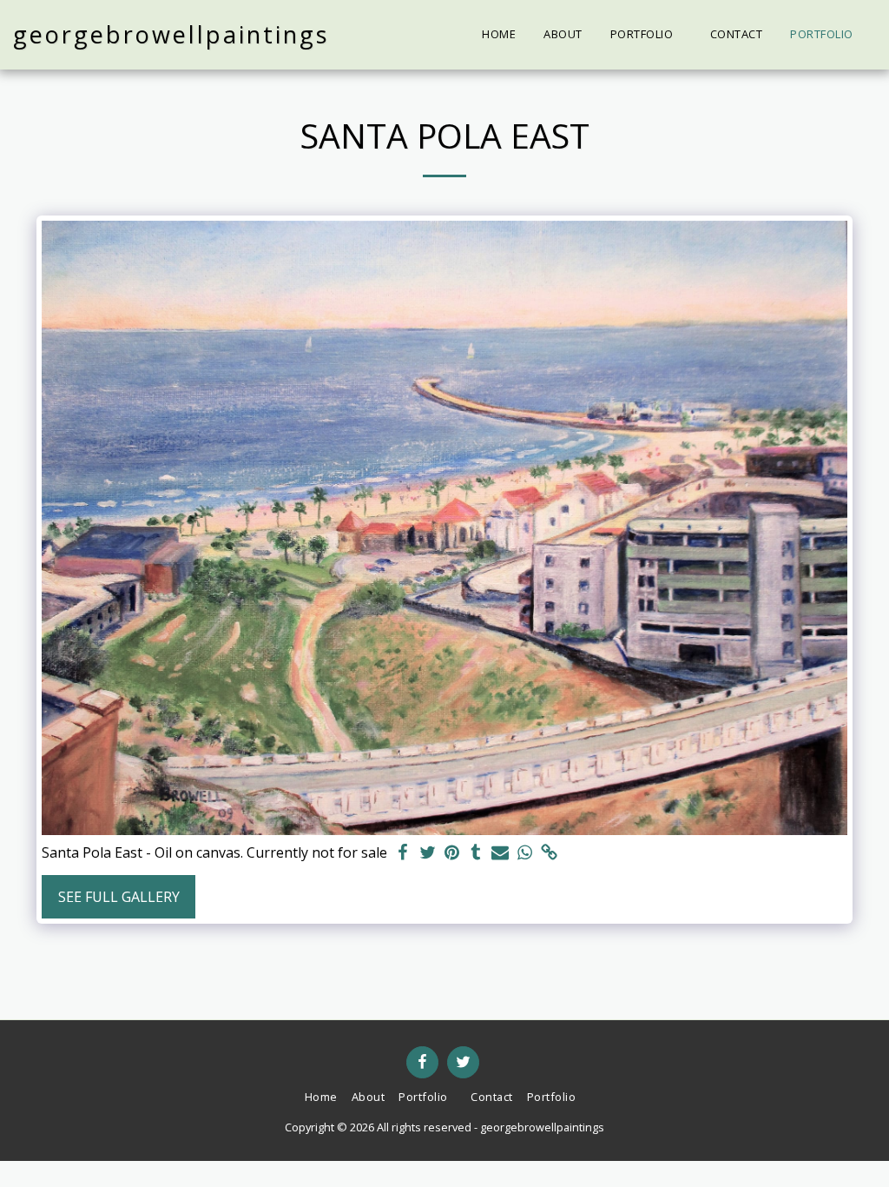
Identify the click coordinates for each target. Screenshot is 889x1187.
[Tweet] (427, 853)
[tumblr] (475, 853)
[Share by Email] (500, 853)
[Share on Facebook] (403, 853)
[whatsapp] (524, 853)
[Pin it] (451, 853)
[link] (548, 853)
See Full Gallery (119, 896)
